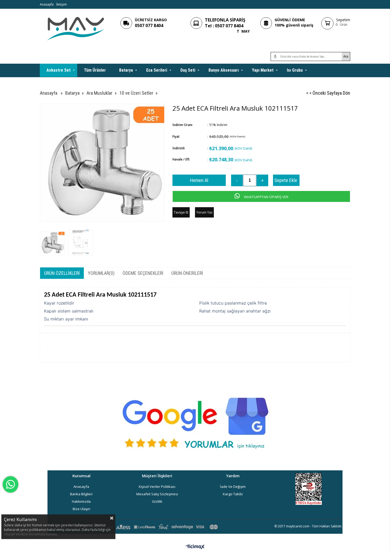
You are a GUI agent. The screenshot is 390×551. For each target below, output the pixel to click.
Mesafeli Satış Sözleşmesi (157, 494)
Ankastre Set (58, 70)
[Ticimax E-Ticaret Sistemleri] (195, 547)
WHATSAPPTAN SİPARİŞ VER (265, 196)
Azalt (237, 180)
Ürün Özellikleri (62, 273)
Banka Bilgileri (81, 494)
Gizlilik (157, 501)
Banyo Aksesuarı (224, 70)
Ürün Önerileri (187, 273)
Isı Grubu (295, 70)
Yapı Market (263, 70)
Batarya (126, 70)
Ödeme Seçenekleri (143, 273)
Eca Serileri (156, 70)
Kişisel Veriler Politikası (157, 486)
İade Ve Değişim (233, 486)
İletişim (61, 4)
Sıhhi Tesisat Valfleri (65, 83)
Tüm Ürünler (95, 70)
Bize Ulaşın (81, 508)
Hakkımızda (81, 501)
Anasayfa (47, 4)
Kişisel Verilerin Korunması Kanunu (31, 534)
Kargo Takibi (233, 494)
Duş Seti (187, 70)
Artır (262, 180)
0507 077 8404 (149, 25)
